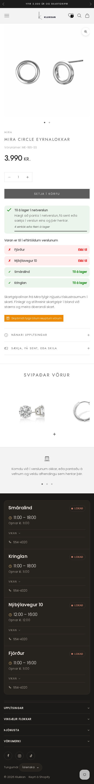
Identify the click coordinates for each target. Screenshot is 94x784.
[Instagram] (19, 756)
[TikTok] (31, 756)
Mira (8, 132)
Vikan (13, 533)
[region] (47, 466)
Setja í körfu (47, 194)
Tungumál (11, 767)
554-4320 (20, 542)
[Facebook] (8, 756)
